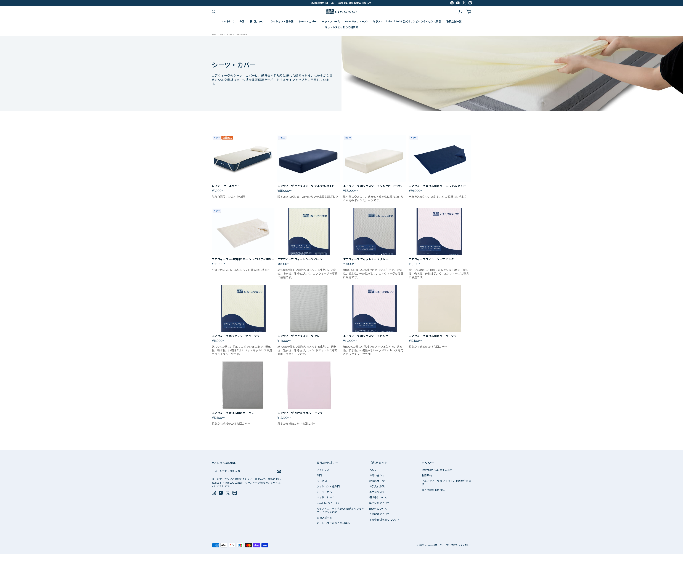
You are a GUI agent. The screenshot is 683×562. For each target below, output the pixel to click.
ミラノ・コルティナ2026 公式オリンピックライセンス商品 (407, 21)
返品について (377, 492)
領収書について (378, 497)
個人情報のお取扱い (433, 490)
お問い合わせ (377, 475)
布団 (242, 21)
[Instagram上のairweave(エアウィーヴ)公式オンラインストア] (214, 493)
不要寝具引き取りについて (384, 519)
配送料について (378, 508)
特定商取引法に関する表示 (437, 470)
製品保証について (379, 503)
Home (214, 35)
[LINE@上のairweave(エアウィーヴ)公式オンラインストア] (234, 493)
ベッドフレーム (331, 21)
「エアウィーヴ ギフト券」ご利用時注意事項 (446, 482)
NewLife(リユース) (356, 21)
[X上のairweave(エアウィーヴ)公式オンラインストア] (228, 493)
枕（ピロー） (257, 21)
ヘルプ (373, 470)
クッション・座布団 (282, 21)
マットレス (227, 21)
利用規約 (427, 475)
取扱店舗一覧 (454, 21)
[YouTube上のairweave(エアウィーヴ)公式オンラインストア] (221, 493)
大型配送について (379, 514)
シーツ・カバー (308, 21)
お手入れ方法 (377, 486)
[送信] (279, 471)
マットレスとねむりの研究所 (341, 27)
